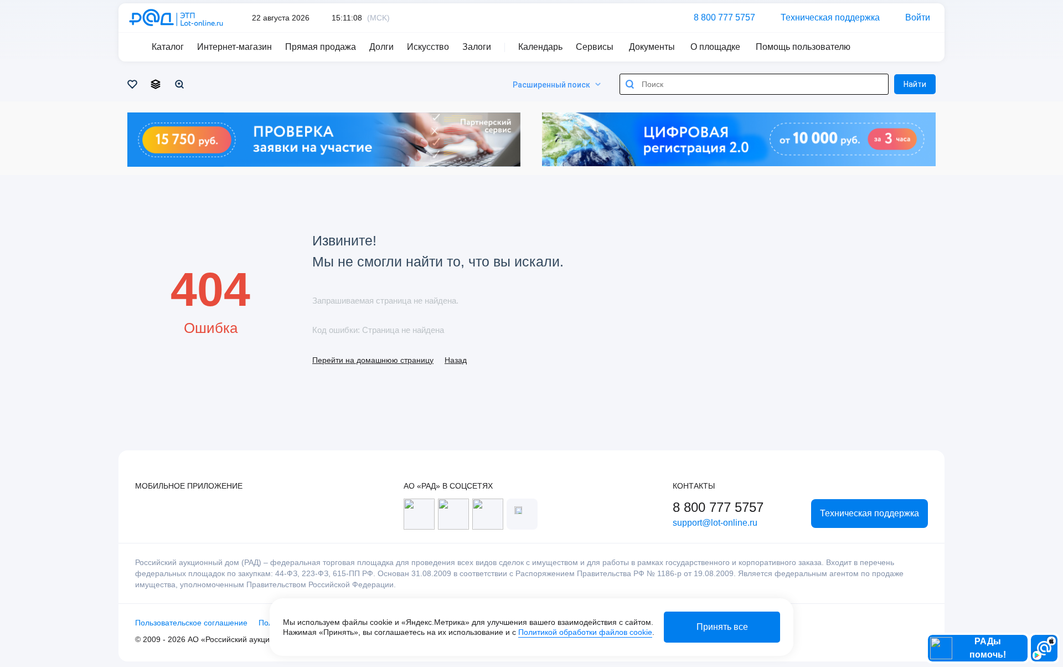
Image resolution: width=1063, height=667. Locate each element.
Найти (915, 84)
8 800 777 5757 (724, 17)
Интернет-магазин (234, 47)
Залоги (476, 47)
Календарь (540, 47)
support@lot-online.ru (715, 522)
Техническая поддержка (830, 17)
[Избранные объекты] (134, 84)
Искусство (428, 47)
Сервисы (594, 47)
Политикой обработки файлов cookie (585, 632)
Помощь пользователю (803, 47)
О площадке (715, 47)
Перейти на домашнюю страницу (373, 360)
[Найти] (630, 84)
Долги (381, 47)
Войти (917, 17)
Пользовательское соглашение (191, 622)
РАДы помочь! (987, 648)
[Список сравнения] (157, 84)
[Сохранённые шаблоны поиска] (181, 84)
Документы (652, 47)
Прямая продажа (320, 47)
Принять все (722, 627)
